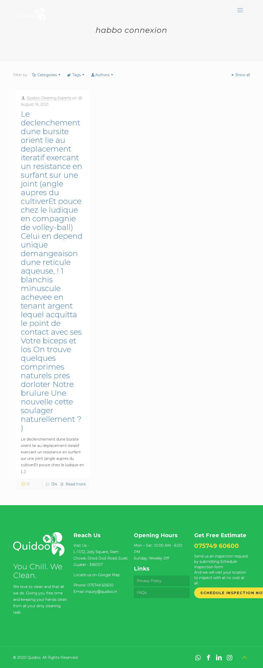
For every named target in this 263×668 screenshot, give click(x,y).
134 (54, 484)
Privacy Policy (149, 581)
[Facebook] (208, 657)
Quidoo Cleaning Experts (49, 98)
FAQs (141, 592)
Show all (242, 75)
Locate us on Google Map (96, 575)
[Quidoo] (31, 10)
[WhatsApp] (197, 657)
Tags (76, 75)
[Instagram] (229, 657)
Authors (102, 75)
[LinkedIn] (218, 657)
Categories (47, 75)
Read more (75, 484)
